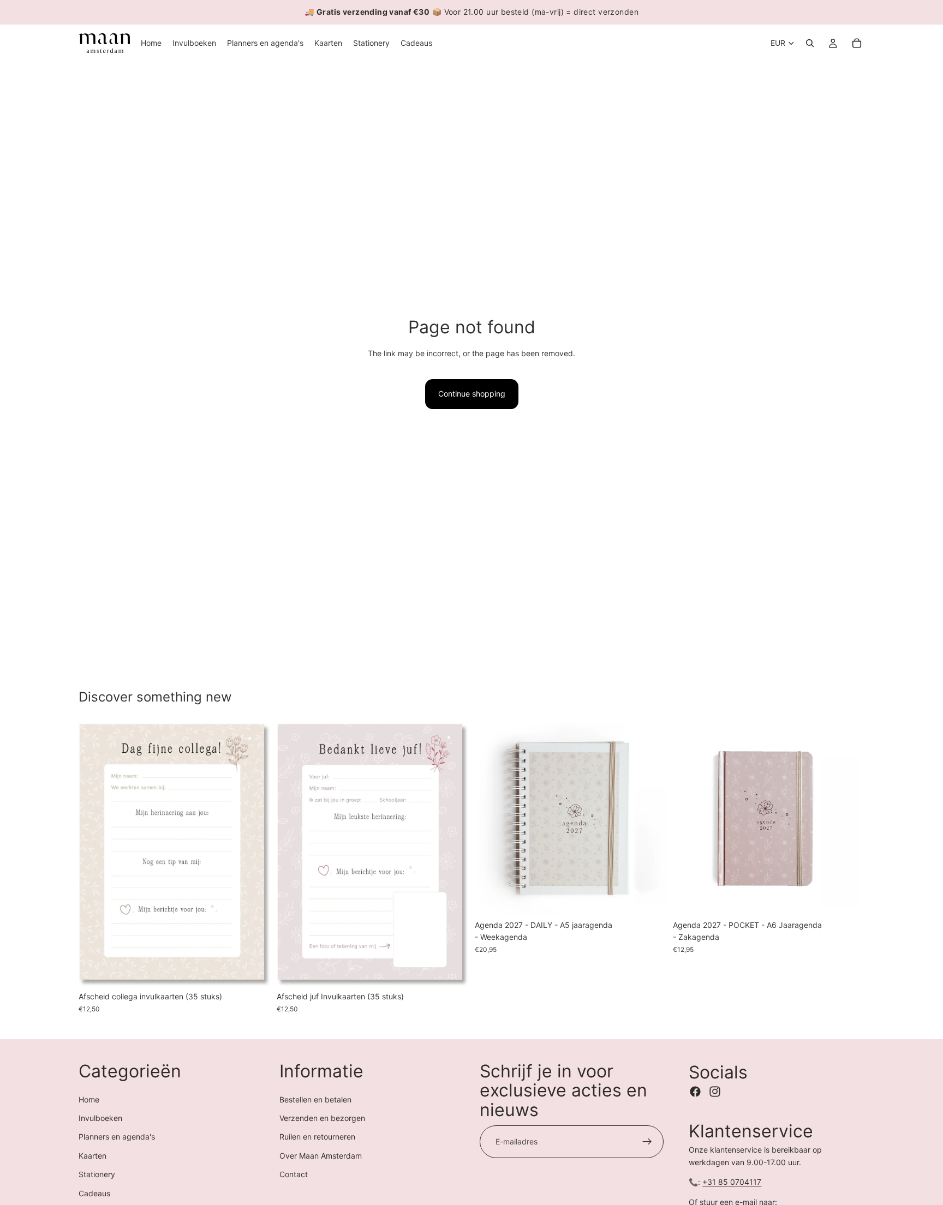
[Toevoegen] (253, 970)
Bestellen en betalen (315, 1099)
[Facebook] (695, 1091)
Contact (293, 1174)
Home (89, 1099)
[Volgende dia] (253, 855)
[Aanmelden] (647, 1141)
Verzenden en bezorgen (322, 1118)
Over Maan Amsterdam (320, 1155)
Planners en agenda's (117, 1136)
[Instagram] (714, 1091)
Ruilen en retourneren (317, 1136)
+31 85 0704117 (731, 1181)
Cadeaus (94, 1193)
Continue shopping (471, 393)
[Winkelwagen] (857, 43)
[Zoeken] (810, 43)
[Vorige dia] (95, 855)
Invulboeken (100, 1118)
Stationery (97, 1174)
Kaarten (92, 1155)
